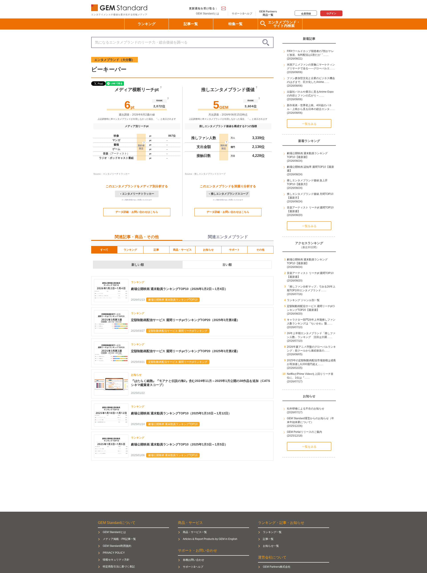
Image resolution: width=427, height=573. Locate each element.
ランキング (146, 24)
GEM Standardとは (207, 13)
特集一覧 (235, 24)
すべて (104, 249)
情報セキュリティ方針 (116, 559)
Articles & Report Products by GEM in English (210, 539)
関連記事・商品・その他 (137, 237)
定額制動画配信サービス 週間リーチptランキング (177, 330)
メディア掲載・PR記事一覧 (119, 539)
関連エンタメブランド (228, 237)
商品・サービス (182, 249)
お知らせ (208, 249)
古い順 (227, 264)
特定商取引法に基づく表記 (119, 566)
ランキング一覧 (272, 532)
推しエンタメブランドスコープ (229, 193)
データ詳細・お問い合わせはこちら (136, 212)
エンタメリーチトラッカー (138, 193)
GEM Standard (120, 6)
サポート (234, 249)
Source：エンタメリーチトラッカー (111, 174)
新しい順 (137, 264)
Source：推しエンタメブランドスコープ (205, 174)
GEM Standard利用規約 (117, 545)
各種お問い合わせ (193, 559)
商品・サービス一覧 (195, 532)
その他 (260, 249)
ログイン (331, 13)
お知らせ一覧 (271, 545)
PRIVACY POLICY (114, 552)
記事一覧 (191, 24)
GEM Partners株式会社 (276, 566)
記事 (156, 249)
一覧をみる (309, 124)
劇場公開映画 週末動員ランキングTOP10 (172, 299)
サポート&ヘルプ (242, 13)
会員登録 (306, 13)
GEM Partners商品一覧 (268, 13)
